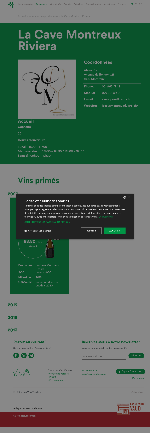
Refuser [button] (91, 230)
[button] (75, 222)
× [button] (129, 197)
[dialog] (75, 216)
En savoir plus (106, 216)
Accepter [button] (114, 230)
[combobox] (124, 197)
